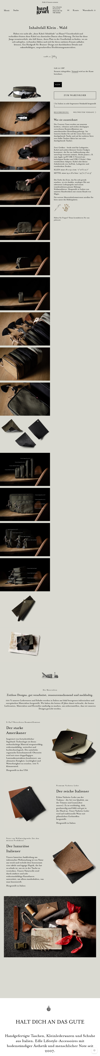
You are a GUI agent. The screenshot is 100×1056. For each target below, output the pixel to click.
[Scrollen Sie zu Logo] (50, 675)
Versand (75, 71)
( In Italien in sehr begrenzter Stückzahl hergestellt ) (75, 104)
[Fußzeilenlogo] (50, 1010)
